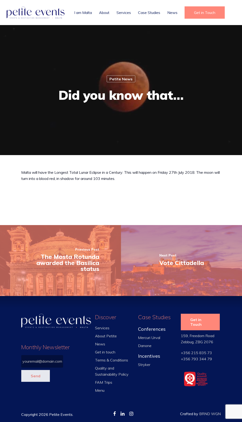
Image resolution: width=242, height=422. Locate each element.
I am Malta (83, 12)
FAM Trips (103, 382)
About (104, 12)
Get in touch (105, 352)
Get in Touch (204, 12)
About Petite (106, 336)
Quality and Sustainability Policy (112, 371)
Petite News (121, 79)
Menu (99, 390)
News (172, 12)
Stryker (144, 364)
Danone (144, 345)
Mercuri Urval (149, 337)
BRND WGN (210, 413)
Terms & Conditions (111, 360)
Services (124, 12)
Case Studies (149, 12)
